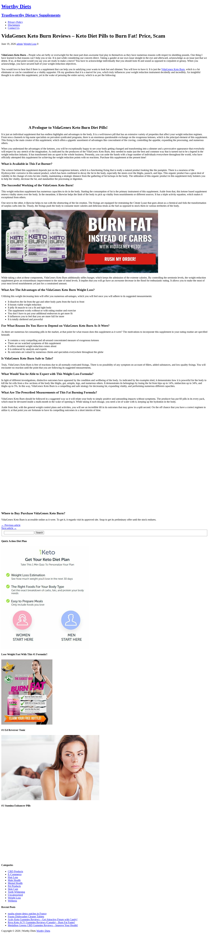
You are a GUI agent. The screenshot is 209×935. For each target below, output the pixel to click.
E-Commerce (15, 874)
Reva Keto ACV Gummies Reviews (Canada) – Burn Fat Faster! (41, 922)
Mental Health (15, 883)
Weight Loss (30, 44)
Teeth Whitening (16, 892)
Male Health (14, 880)
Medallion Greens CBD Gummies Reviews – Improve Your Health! (43, 925)
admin (19, 44)
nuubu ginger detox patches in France (27, 913)
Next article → (8, 528)
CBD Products (15, 871)
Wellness (12, 900)
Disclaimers (14, 25)
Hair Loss (13, 877)
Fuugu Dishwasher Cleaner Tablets (26, 916)
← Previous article (10, 525)
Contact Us (13, 28)
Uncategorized (15, 894)
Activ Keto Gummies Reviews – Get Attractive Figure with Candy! (42, 919)
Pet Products (14, 886)
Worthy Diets (43, 930)
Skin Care (13, 889)
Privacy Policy (15, 22)
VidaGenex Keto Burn (173, 69)
